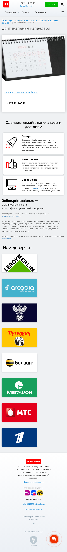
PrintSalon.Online (37, 188)
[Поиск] (62, 4)
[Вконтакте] (33, 523)
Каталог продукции (10, 20)
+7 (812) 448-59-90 (33, 499)
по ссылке (6, 239)
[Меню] (62, 12)
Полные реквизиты (33, 509)
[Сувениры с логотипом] (6, 4)
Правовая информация (33, 482)
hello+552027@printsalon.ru (33, 504)
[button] (51, 4)
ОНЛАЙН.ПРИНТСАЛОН (11, 216)
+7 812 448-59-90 (27, 3)
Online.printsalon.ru (18, 201)
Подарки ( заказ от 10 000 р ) (33, 20)
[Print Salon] (33, 461)
